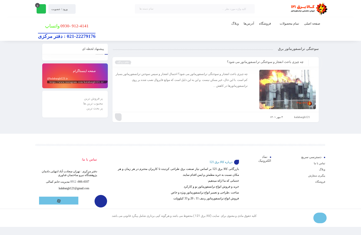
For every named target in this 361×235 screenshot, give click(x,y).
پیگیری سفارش (316, 175)
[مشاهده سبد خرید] (41, 9)
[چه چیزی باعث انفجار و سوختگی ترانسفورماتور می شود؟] (284, 89)
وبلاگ (322, 169)
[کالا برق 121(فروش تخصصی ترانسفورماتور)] (308, 9)
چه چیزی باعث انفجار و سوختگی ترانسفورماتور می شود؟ (265, 62)
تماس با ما (319, 163)
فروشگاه (320, 181)
